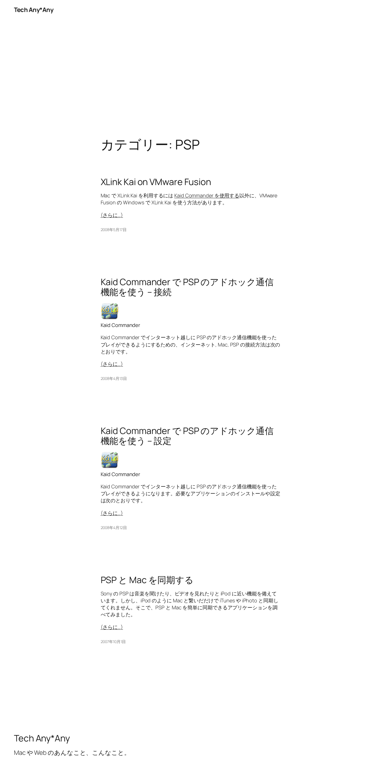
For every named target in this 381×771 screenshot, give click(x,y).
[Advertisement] (190, 78)
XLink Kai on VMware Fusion (156, 182)
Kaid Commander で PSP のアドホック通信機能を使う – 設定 (187, 436)
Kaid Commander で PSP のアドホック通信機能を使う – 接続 (187, 287)
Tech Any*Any (33, 10)
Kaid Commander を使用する (206, 195)
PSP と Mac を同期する (147, 580)
